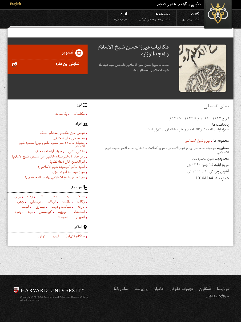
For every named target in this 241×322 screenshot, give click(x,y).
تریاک (52, 202)
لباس (54, 197)
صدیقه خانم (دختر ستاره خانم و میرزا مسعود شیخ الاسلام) (52, 145)
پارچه (81, 207)
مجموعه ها (154, 16)
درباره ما (223, 289)
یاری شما (141, 289)
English (15, 4)
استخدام (79, 212)
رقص (20, 202)
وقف (30, 197)
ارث (67, 197)
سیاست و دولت (61, 207)
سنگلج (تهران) (75, 237)
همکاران (205, 289)
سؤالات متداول (217, 297)
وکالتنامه (61, 114)
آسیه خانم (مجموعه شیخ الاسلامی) (61, 167)
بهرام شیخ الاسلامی (197, 141)
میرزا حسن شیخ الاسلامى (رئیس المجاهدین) (55, 178)
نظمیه (66, 202)
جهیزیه (62, 212)
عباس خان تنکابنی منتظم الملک (62, 133)
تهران (41, 237)
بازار (41, 197)
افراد (120, 16)
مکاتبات (79, 114)
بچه (30, 212)
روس (17, 197)
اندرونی (80, 217)
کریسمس (45, 212)
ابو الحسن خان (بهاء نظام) (67, 162)
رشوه (18, 212)
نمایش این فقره (67, 64)
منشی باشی (76, 152)
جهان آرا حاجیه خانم (48, 152)
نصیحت (62, 217)
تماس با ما (121, 289)
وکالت (81, 202)
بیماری (40, 207)
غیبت (25, 207)
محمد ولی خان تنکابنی (69, 138)
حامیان (158, 289)
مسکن (80, 197)
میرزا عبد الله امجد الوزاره (68, 172)
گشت (190, 16)
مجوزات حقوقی (181, 289)
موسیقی (35, 202)
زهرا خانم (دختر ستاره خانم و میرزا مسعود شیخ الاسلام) (48, 157)
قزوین (55, 237)
